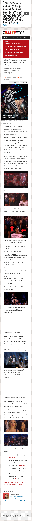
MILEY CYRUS (16, 44)
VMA (21, 53)
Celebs (8, 37)
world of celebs (11, 55)
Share (14, 82)
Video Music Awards (12, 53)
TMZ (16, 479)
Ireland (14, 37)
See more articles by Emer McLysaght (15, 501)
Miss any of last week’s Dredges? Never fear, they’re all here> (15, 483)
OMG (6, 50)
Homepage (4, 38)
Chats (26, 37)
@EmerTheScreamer (17, 496)
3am (22, 471)
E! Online (12, 457)
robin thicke (14, 50)
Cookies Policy (10, 24)
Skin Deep (20, 37)
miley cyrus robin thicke (14, 47)
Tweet (24, 82)
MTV (25, 47)
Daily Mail (22, 465)
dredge (7, 44)
